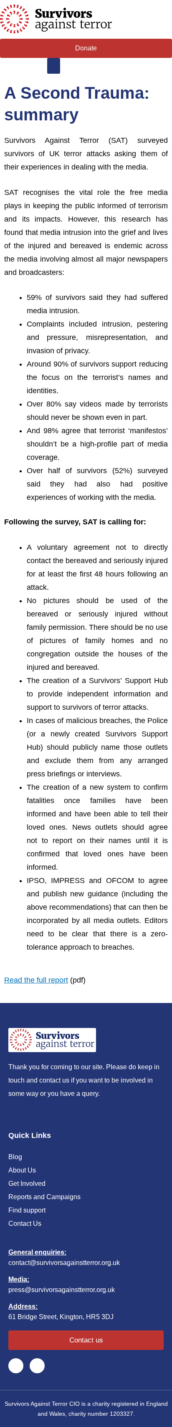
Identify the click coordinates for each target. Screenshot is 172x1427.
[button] (54, 66)
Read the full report (36, 980)
